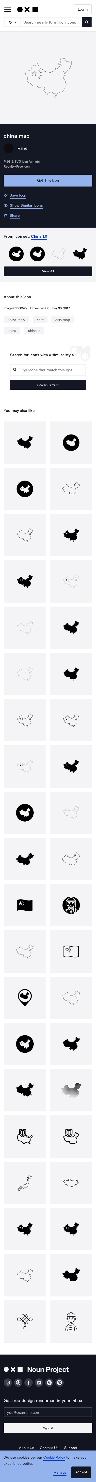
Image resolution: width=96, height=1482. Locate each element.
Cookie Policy (54, 1457)
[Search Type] (12, 22)
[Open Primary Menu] (7, 9)
